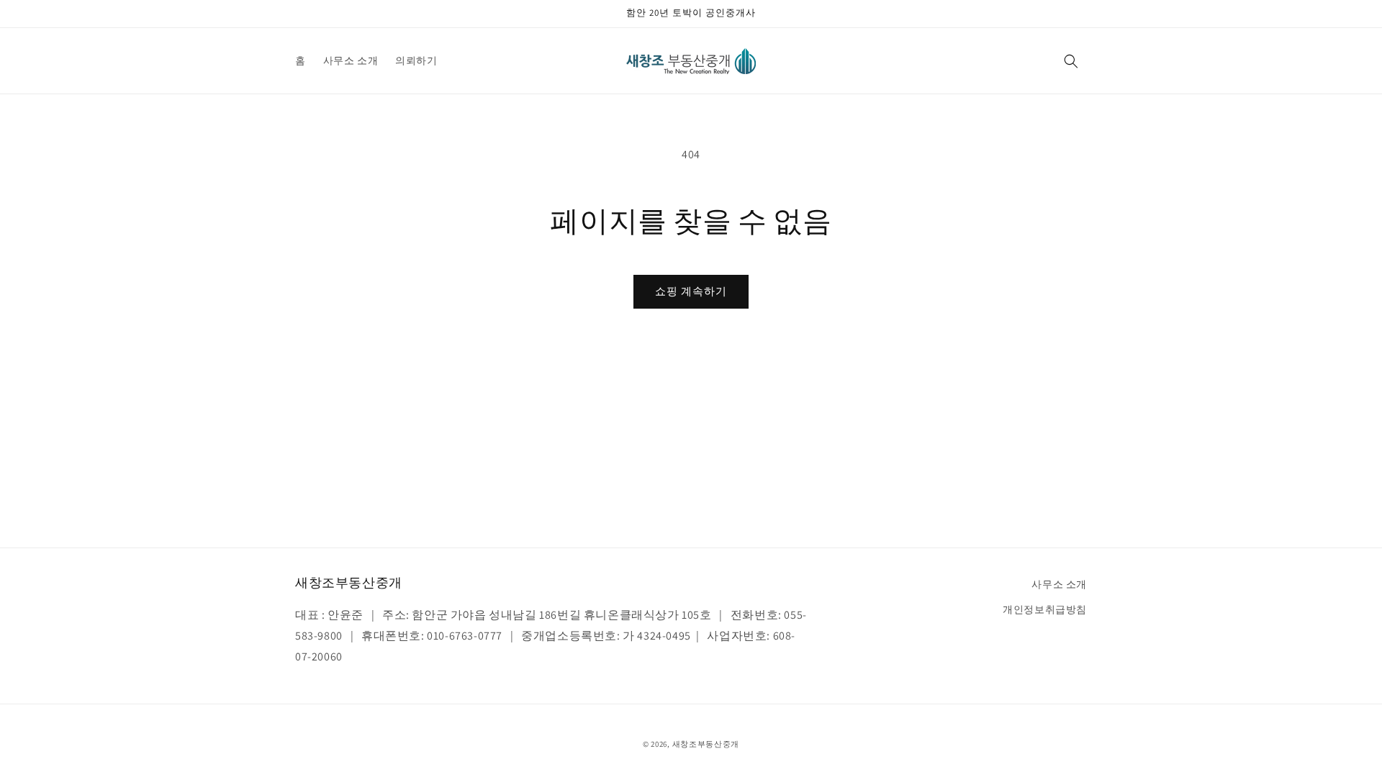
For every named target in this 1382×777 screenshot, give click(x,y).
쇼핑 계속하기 (691, 291)
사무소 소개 (1059, 584)
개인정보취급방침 (1045, 609)
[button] (1071, 61)
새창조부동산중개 (706, 744)
